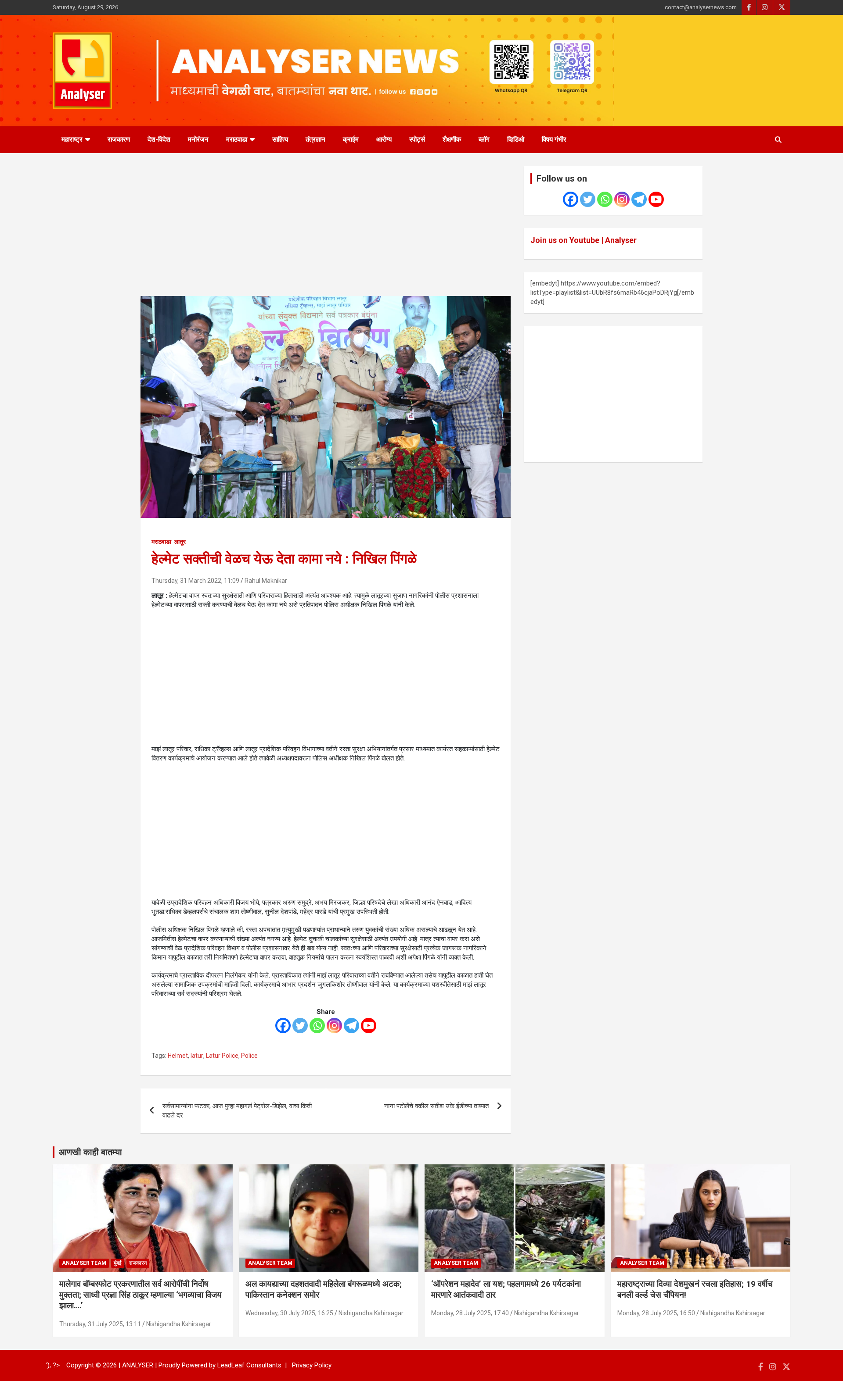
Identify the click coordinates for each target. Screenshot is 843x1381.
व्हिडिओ (515, 139)
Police (249, 1055)
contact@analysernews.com (701, 7)
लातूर (180, 541)
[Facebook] (283, 1025)
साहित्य (280, 139)
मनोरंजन (198, 139)
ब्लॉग (484, 139)
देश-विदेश (159, 139)
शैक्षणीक (452, 139)
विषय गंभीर (554, 139)
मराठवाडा (236, 139)
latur (197, 1055)
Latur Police (222, 1055)
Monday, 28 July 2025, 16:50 (656, 1313)
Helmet (178, 1055)
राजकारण (119, 139)
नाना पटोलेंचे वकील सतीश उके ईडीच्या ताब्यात (436, 1106)
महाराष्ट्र (72, 139)
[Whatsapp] (317, 1025)
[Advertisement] (325, 231)
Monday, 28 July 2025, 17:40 (470, 1313)
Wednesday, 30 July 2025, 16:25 (289, 1313)
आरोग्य (384, 139)
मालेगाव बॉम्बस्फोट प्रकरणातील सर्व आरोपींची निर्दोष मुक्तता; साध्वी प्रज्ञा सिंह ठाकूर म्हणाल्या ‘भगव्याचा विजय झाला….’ (140, 1294)
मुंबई (118, 1263)
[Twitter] (300, 1025)
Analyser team (84, 1263)
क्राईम (351, 139)
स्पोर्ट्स (417, 139)
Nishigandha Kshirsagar (178, 1323)
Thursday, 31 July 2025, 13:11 (100, 1323)
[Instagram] (334, 1025)
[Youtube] (368, 1025)
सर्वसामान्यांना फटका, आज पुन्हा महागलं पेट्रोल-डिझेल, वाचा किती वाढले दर (237, 1110)
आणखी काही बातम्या (90, 1152)
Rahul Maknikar (266, 580)
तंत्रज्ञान (315, 139)
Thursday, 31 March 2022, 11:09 (195, 580)
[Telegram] (351, 1025)
